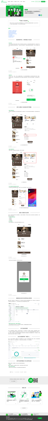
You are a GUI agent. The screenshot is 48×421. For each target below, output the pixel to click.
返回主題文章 (24, 408)
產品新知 (25, 372)
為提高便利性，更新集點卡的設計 (13, 30)
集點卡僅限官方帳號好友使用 (12, 32)
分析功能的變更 (10, 34)
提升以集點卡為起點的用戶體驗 (12, 31)
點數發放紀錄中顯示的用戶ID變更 (13, 33)
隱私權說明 (31, 419)
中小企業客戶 (21, 372)
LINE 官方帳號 (17, 372)
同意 (39, 418)
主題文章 (9, 4)
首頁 (6, 4)
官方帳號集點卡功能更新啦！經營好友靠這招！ (16, 4)
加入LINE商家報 (13, 381)
